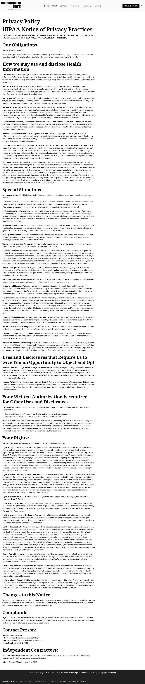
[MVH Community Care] (11, 6)
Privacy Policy (23, 681)
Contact (98, 6)
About (54, 6)
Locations (88, 6)
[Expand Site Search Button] (142, 6)
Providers (75, 6)
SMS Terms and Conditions (77, 681)
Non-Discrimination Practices (38, 681)
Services (63, 6)
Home (46, 6)
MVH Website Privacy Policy (57, 681)
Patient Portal (131, 6)
